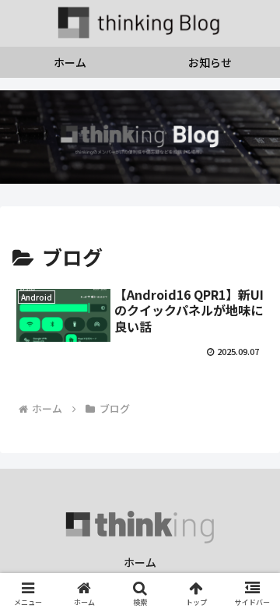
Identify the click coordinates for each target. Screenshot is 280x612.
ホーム (140, 562)
